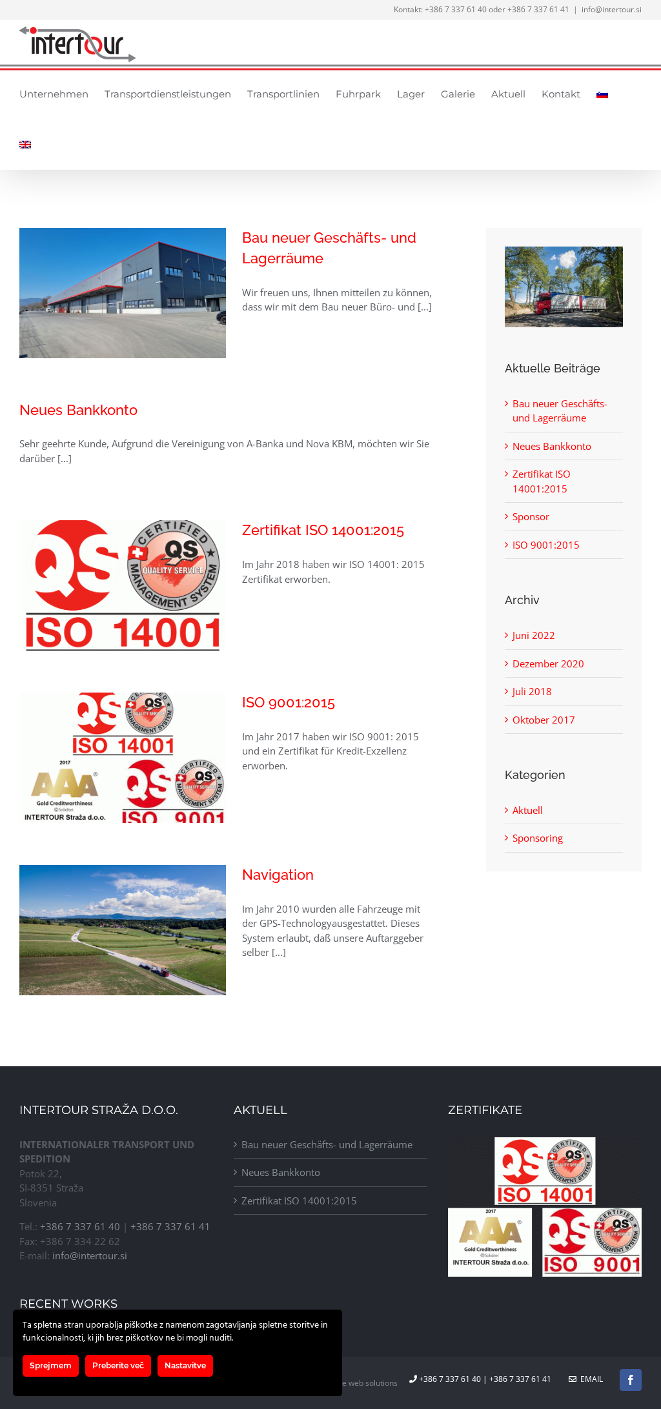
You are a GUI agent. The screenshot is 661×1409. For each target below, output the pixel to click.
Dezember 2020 (548, 663)
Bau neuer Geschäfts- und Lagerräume (326, 1144)
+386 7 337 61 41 (538, 9)
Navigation (278, 874)
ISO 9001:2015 (288, 702)
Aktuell (528, 810)
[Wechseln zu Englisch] (25, 144)
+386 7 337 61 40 (456, 9)
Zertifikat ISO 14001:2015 (323, 530)
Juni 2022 (534, 635)
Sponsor (531, 516)
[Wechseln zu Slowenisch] (602, 93)
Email (589, 1379)
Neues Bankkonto (78, 409)
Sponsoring (538, 837)
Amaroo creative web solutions (342, 1382)
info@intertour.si (612, 9)
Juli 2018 (532, 691)
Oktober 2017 (544, 719)
